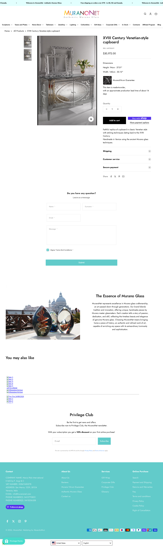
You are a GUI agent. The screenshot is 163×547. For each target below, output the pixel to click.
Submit (82, 262)
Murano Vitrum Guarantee (72, 487)
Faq (134, 491)
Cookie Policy (138, 505)
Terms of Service (99, 451)
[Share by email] (123, 176)
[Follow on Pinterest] (25, 521)
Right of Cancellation (141, 510)
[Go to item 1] (28, 42)
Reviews (64, 482)
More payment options (139, 122)
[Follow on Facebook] (7, 521)
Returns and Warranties (142, 487)
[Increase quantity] (117, 109)
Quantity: (106, 103)
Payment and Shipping (142, 482)
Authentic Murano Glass (71, 491)
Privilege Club (108, 487)
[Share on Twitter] (115, 176)
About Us (65, 477)
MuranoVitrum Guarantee (123, 80)
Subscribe (104, 441)
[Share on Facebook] (111, 176)
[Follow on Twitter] (13, 521)
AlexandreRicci (39, 530)
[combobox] (66, 543)
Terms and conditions (142, 496)
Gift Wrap (106, 477)
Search (135, 477)
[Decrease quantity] (106, 109)
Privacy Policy (88, 451)
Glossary (105, 491)
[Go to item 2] (28, 55)
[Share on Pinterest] (119, 176)
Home (7, 30)
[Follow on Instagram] (19, 521)
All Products (19, 30)
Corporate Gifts (108, 482)
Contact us (65, 496)
